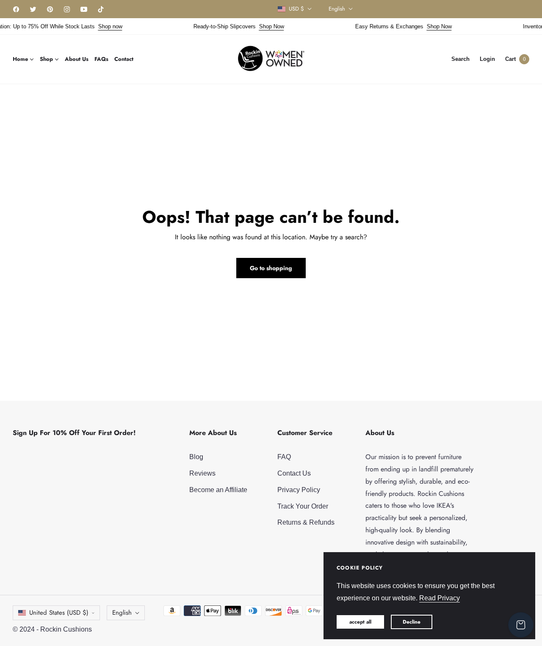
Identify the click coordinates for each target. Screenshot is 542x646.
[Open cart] (521, 625)
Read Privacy (439, 598)
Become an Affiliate (218, 489)
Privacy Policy (298, 489)
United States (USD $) (58, 612)
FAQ (284, 456)
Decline (411, 622)
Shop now (105, 26)
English (337, 9)
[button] (460, 59)
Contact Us (294, 473)
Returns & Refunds (306, 522)
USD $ (296, 9)
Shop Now (266, 26)
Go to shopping (271, 268)
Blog (196, 456)
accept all (360, 622)
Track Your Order (302, 506)
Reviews (202, 473)
